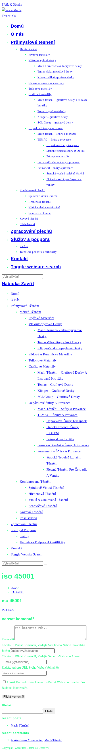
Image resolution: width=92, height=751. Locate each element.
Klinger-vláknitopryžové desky (60, 348)
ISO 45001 (17, 592)
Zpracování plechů (24, 524)
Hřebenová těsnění (42, 494)
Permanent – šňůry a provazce (59, 451)
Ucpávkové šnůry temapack (66, 421)
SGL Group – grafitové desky (59, 397)
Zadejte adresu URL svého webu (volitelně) (30, 667)
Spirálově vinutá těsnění (46, 487)
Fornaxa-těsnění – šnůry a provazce (63, 445)
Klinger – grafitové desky (56, 390)
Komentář (8, 639)
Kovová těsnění (31, 512)
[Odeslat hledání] (45, 564)
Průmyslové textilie (60, 439)
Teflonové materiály (43, 360)
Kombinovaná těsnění (35, 481)
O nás (15, 300)
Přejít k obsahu (12, 4)
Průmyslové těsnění (25, 306)
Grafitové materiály (42, 366)
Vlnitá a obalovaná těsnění (48, 500)
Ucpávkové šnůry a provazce (49, 403)
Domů (15, 293)
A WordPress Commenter (27, 740)
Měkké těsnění (30, 312)
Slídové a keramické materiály (50, 354)
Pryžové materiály (41, 318)
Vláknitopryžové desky (45, 324)
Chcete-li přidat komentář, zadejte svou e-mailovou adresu (41, 656)
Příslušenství (28, 518)
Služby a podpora (23, 530)
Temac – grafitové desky (55, 384)
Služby (24, 536)
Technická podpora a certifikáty (42, 542)
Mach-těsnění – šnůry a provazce (62, 409)
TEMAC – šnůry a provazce (57, 415)
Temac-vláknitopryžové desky (59, 342)
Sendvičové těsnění (43, 506)
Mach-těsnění (20, 725)
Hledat (6, 705)
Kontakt (16, 548)
